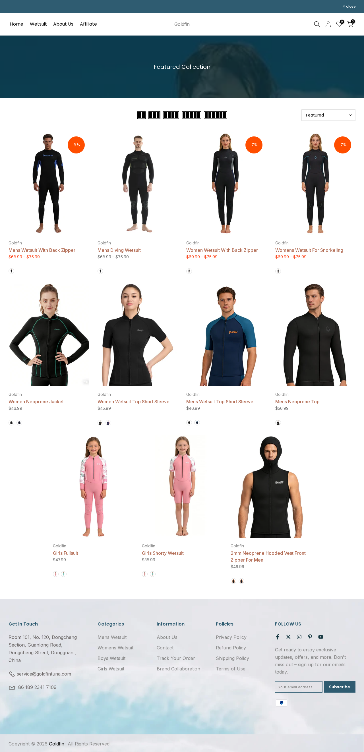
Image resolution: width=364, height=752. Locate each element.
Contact (165, 648)
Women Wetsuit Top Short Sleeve (133, 401)
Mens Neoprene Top (297, 401)
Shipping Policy (232, 658)
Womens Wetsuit (115, 648)
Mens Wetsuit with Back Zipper (42, 250)
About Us (63, 24)
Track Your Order (176, 658)
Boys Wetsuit (111, 658)
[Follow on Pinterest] (310, 636)
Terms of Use (230, 669)
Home (16, 24)
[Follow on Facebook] (277, 636)
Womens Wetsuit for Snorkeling (309, 250)
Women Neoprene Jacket (36, 401)
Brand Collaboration (178, 669)
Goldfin (182, 24)
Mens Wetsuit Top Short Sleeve (219, 401)
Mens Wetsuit (112, 637)
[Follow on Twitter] (288, 636)
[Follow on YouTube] (320, 636)
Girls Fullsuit (65, 553)
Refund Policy (231, 648)
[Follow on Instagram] (299, 636)
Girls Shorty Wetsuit (163, 553)
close (16, 6)
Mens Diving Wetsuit (119, 250)
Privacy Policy (231, 637)
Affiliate (88, 24)
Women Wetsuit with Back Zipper (222, 250)
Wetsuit (38, 24)
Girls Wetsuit (111, 669)
